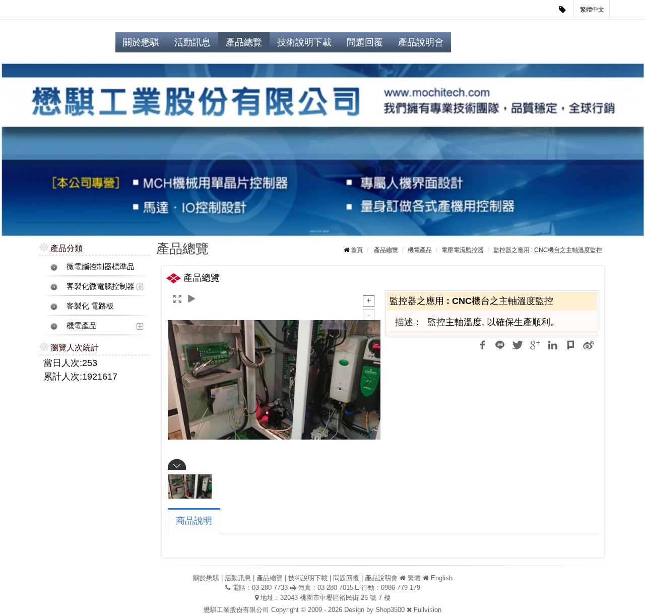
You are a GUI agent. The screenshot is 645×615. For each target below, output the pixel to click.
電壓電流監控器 (462, 250)
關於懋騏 (141, 42)
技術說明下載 (304, 42)
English (442, 578)
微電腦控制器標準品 (101, 266)
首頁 (357, 250)
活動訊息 (192, 42)
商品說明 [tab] (194, 521)
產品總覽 (244, 42)
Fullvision (427, 609)
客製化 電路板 (90, 305)
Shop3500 (390, 609)
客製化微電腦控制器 (101, 286)
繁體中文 (592, 9)
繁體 (414, 578)
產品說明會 (420, 42)
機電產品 (82, 325)
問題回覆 (365, 42)
